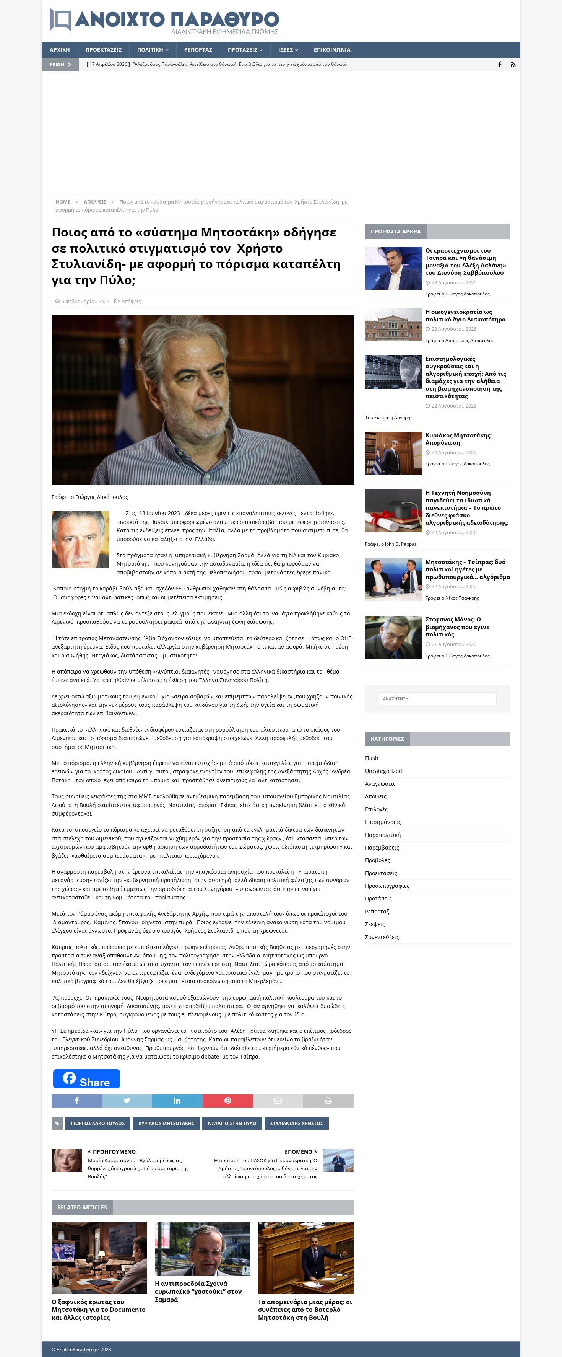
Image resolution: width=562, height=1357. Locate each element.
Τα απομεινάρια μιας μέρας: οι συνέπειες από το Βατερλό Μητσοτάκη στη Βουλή (305, 1310)
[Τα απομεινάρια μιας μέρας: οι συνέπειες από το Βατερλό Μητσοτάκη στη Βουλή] (306, 1258)
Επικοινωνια (332, 49)
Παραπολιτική (383, 834)
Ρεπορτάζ (377, 911)
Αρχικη (60, 49)
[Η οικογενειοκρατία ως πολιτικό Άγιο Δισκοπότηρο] (393, 324)
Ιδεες (285, 49)
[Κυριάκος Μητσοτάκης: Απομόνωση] (393, 453)
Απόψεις (131, 301)
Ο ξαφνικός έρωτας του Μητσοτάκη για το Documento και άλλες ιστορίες (99, 1310)
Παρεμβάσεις (382, 847)
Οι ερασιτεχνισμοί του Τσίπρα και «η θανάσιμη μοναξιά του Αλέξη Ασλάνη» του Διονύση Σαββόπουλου (466, 261)
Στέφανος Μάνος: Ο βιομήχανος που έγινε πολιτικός (457, 626)
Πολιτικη (150, 49)
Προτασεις (242, 49)
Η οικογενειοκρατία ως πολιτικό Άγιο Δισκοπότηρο (465, 315)
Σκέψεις (375, 924)
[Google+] (513, 64)
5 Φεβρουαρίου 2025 (85, 301)
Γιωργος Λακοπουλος (98, 1123)
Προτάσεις (378, 898)
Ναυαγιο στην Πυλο (232, 1123)
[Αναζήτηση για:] (437, 698)
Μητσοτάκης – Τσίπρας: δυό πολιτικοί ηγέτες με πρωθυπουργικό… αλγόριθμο (468, 569)
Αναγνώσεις (380, 783)
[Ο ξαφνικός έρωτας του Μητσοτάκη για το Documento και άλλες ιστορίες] (99, 1258)
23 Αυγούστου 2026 (454, 282)
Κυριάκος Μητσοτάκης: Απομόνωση (459, 439)
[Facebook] (500, 64)
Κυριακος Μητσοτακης (166, 1123)
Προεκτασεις (104, 49)
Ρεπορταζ (198, 49)
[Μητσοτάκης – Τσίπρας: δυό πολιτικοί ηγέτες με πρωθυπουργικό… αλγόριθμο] (393, 580)
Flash (371, 758)
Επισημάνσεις (383, 821)
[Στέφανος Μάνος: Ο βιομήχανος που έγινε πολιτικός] (393, 637)
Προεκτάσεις (381, 873)
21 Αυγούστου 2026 (454, 644)
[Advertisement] (281, 138)
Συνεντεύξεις (382, 937)
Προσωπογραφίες (387, 885)
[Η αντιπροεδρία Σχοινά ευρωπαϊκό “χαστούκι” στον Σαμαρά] (202, 1249)
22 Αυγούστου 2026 (454, 405)
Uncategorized (383, 771)
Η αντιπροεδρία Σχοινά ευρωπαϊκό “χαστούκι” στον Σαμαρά (198, 1291)
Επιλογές (376, 809)
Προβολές (377, 860)
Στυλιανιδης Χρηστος (296, 1123)
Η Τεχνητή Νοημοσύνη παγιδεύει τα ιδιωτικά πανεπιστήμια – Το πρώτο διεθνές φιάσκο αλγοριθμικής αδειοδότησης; (467, 507)
